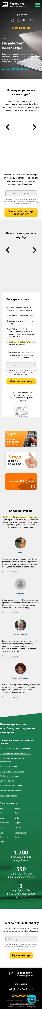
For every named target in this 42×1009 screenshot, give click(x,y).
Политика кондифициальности (22, 1003)
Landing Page (31, 1007)
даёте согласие (22, 202)
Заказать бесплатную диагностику (21, 212)
